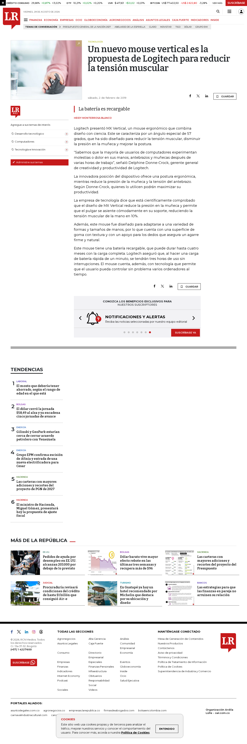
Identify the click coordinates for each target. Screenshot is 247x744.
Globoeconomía (130, 666)
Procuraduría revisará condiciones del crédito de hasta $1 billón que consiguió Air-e (61, 593)
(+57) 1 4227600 (21, 649)
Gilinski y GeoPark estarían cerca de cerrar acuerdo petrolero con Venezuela (38, 435)
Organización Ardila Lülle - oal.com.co (219, 711)
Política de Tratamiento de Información (182, 661)
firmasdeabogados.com (119, 710)
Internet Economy (68, 675)
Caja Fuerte (96, 643)
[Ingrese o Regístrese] (241, 11)
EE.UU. (46, 552)
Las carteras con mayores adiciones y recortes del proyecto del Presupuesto (216, 562)
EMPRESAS (67, 20)
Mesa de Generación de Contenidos (180, 638)
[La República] (11, 18)
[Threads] (42, 632)
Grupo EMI (201, 27)
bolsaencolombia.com (152, 710)
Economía (126, 652)
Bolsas (21, 404)
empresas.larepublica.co (84, 710)
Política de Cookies (135, 732)
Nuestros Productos (170, 643)
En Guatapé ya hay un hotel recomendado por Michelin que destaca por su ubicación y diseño (138, 595)
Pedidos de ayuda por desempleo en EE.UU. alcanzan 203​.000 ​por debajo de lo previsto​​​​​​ (59, 562)
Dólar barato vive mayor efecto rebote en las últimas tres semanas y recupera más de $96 (139, 562)
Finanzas (62, 666)
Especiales (95, 661)
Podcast (62, 680)
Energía (21, 427)
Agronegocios (66, 638)
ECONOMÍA (51, 20)
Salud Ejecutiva (129, 680)
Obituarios (95, 675)
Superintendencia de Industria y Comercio (184, 671)
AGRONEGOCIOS (120, 20)
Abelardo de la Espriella (130, 27)
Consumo (63, 652)
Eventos (125, 661)
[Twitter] (198, 96)
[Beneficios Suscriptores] (229, 11)
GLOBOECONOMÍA (95, 20)
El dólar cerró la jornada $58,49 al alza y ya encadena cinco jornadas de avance (38, 412)
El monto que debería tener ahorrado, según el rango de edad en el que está (38, 389)
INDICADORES (200, 20)
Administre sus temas (29, 162)
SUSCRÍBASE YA (185, 332)
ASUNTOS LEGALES (158, 20)
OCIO (78, 20)
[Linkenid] (28, 632)
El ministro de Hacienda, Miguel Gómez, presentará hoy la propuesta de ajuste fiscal (37, 510)
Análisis (124, 638)
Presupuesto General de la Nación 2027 (87, 27)
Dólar (188, 27)
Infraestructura (98, 671)
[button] (79, 319)
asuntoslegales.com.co (25, 710)
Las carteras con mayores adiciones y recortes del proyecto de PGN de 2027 (36, 485)
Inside (123, 671)
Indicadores (64, 671)
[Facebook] (190, 96)
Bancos (202, 582)
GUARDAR (227, 96)
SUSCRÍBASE (236, 3)
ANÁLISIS (138, 20)
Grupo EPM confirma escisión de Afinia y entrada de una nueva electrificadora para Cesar (39, 460)
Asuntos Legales (67, 643)
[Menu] (26, 19)
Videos (93, 689)
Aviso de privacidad (170, 652)
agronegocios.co (54, 710)
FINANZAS (35, 20)
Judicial (48, 582)
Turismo (125, 582)
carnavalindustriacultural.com (29, 715)
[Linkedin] (206, 96)
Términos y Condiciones (173, 657)
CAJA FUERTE (180, 20)
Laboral (21, 381)
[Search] (218, 12)
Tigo (177, 27)
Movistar (166, 27)
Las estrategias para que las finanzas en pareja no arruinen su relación (216, 591)
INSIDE (215, 20)
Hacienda (22, 477)
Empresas (63, 661)
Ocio (123, 675)
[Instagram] (35, 632)
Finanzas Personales (101, 666)
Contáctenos (166, 648)
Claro (152, 27)
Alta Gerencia (97, 638)
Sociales (62, 689)
